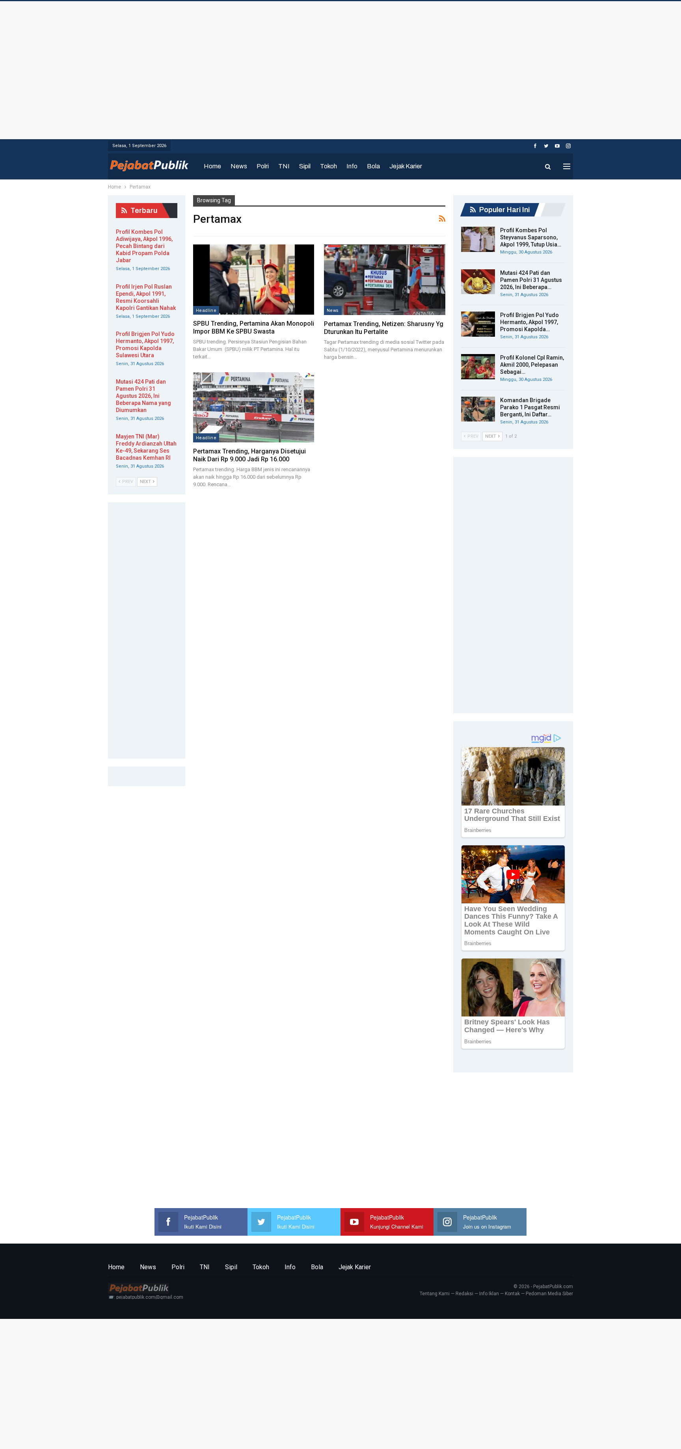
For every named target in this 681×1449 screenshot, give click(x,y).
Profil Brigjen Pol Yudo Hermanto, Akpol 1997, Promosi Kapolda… (529, 322)
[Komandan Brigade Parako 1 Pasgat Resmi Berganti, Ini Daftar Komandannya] (478, 409)
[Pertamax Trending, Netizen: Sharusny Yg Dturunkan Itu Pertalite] (384, 279)
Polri (263, 166)
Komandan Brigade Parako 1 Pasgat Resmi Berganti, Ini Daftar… (530, 407)
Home (212, 166)
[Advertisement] (340, 68)
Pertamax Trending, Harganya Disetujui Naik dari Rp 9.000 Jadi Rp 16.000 (249, 455)
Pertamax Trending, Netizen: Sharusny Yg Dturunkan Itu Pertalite (383, 328)
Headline (206, 310)
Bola (373, 166)
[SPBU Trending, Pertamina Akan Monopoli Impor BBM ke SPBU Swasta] (253, 279)
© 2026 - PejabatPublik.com (543, 1286)
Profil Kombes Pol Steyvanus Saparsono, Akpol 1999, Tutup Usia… (530, 237)
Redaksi (464, 1293)
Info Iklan (489, 1293)
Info (351, 166)
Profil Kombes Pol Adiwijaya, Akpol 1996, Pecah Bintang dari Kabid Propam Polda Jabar (144, 246)
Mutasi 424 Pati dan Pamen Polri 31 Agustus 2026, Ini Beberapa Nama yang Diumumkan (143, 396)
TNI (284, 166)
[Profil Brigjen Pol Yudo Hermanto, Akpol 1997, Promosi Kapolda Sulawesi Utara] (478, 324)
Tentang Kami (435, 1293)
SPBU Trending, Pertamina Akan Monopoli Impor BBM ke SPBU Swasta (253, 327)
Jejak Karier (405, 166)
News (239, 166)
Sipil (305, 166)
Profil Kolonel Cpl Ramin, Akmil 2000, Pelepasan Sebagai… (532, 364)
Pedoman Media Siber (549, 1293)
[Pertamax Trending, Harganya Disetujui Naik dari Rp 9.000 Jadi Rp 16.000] (253, 407)
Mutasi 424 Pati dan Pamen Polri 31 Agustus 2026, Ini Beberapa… (531, 280)
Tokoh (328, 166)
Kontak (512, 1293)
